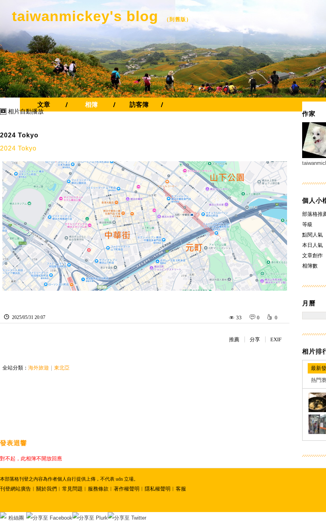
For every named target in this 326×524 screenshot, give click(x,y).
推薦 (234, 339)
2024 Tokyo (19, 135)
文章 (43, 104)
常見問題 (72, 489)
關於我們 (46, 489)
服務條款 (98, 489)
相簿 (91, 104)
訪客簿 (139, 104)
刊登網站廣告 (15, 489)
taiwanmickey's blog (85, 16)
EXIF (275, 339)
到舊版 (177, 19)
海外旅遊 (38, 368)
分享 (255, 339)
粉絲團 (16, 518)
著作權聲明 (127, 489)
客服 (181, 489)
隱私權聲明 (158, 489)
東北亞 (62, 368)
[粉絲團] (3, 515)
